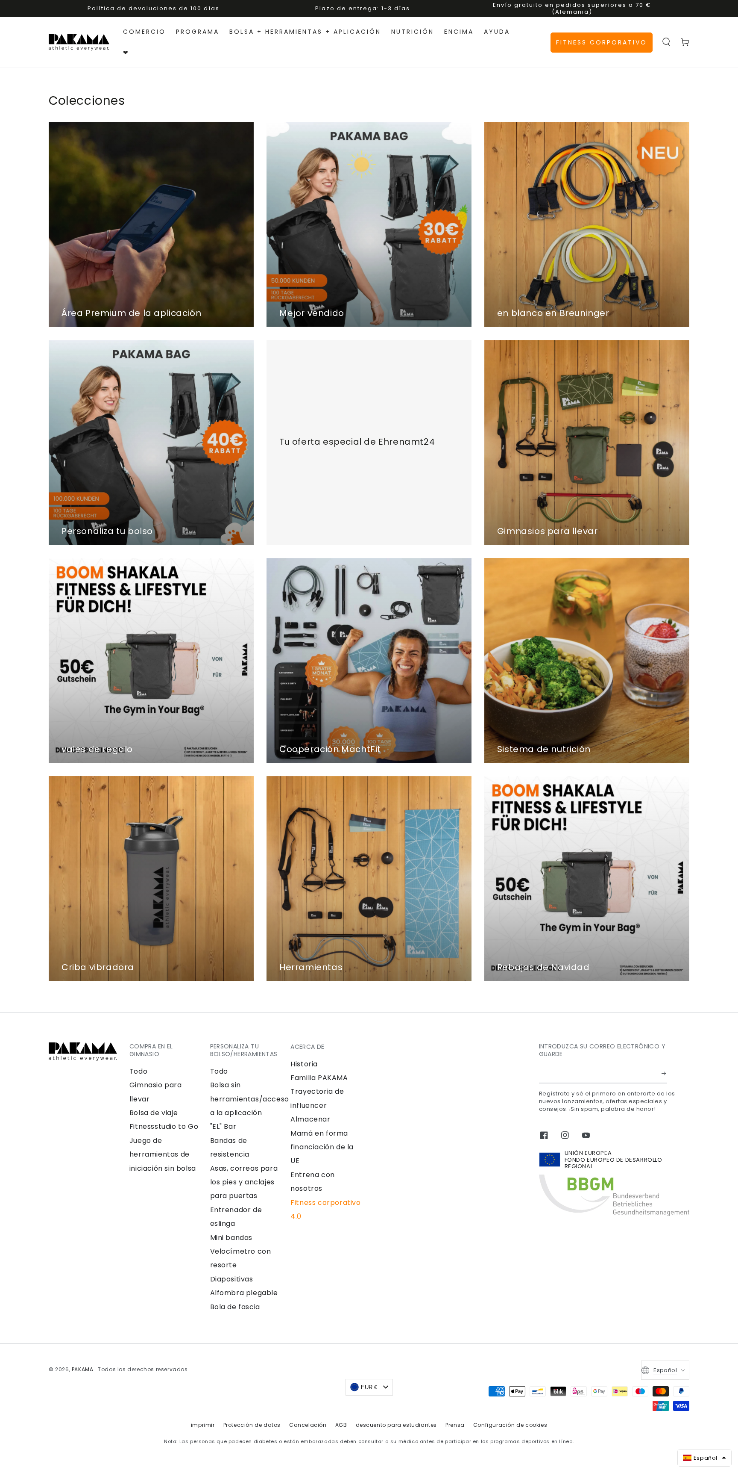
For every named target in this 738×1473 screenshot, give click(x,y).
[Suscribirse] (664, 1073)
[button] (666, 41)
